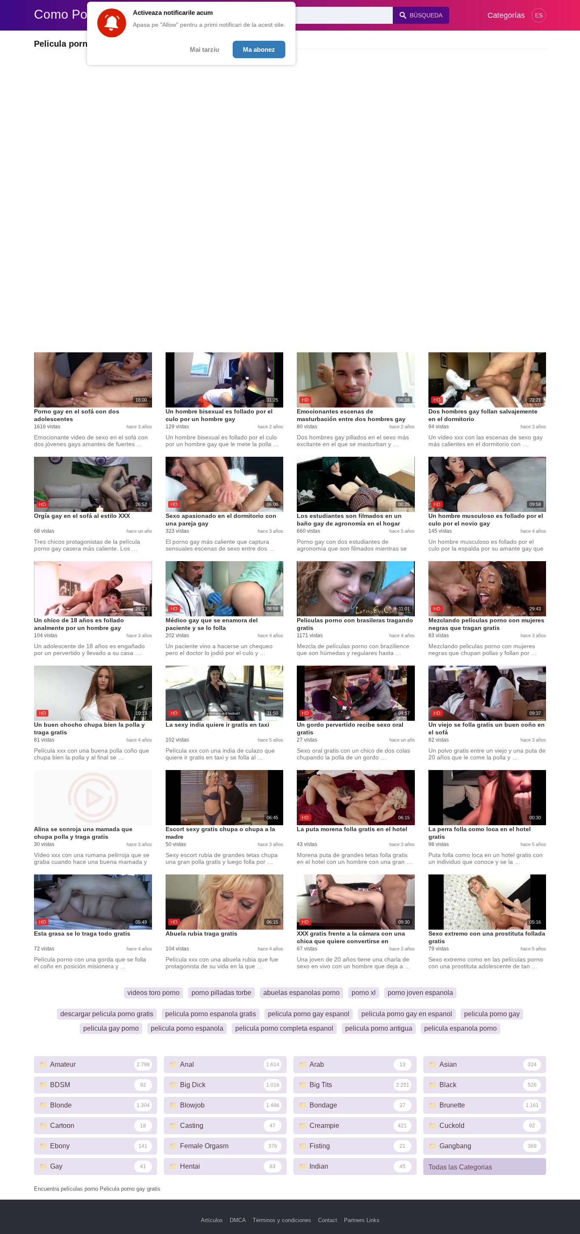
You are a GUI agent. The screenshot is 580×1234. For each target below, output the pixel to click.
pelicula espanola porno (460, 1028)
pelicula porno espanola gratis (210, 1014)
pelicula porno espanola (187, 1028)
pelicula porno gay (492, 1014)
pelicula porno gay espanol (308, 1014)
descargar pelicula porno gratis (106, 1014)
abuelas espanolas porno (301, 992)
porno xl (364, 992)
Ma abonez (259, 49)
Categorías (506, 15)
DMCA (238, 1220)
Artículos (212, 1220)
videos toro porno (153, 992)
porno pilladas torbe (221, 992)
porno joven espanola (420, 992)
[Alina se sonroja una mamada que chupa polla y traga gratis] (93, 797)
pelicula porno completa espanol (284, 1028)
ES (539, 15)
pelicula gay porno (111, 1028)
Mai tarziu (204, 49)
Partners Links (362, 1220)
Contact (327, 1220)
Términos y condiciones (282, 1220)
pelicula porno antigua (378, 1028)
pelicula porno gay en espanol (406, 1014)
